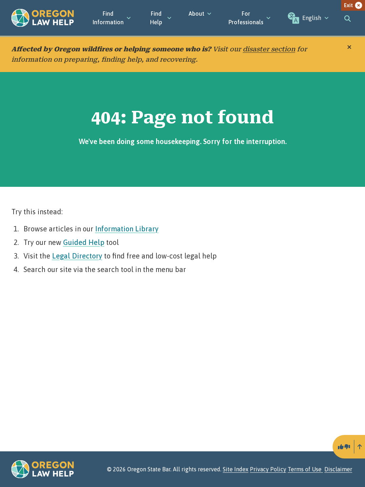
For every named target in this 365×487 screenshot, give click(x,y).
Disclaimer (338, 469)
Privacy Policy (268, 469)
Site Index (235, 469)
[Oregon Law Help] (42, 18)
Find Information (108, 17)
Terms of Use (305, 469)
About (196, 13)
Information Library (127, 229)
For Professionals (245, 17)
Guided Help (83, 242)
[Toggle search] (347, 18)
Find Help (156, 17)
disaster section (269, 49)
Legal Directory (77, 256)
